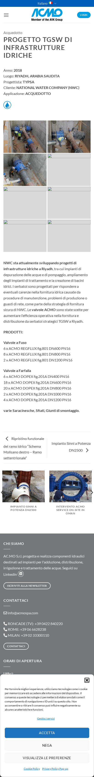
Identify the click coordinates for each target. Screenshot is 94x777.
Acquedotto (12, 32)
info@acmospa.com (23, 613)
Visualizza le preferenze (47, 758)
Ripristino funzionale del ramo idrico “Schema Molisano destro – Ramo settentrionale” (23, 448)
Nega (47, 745)
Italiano (42, 3)
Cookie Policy (32, 768)
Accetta (47, 733)
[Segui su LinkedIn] (21, 574)
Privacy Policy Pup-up (55, 768)
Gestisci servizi (46, 718)
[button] (87, 680)
